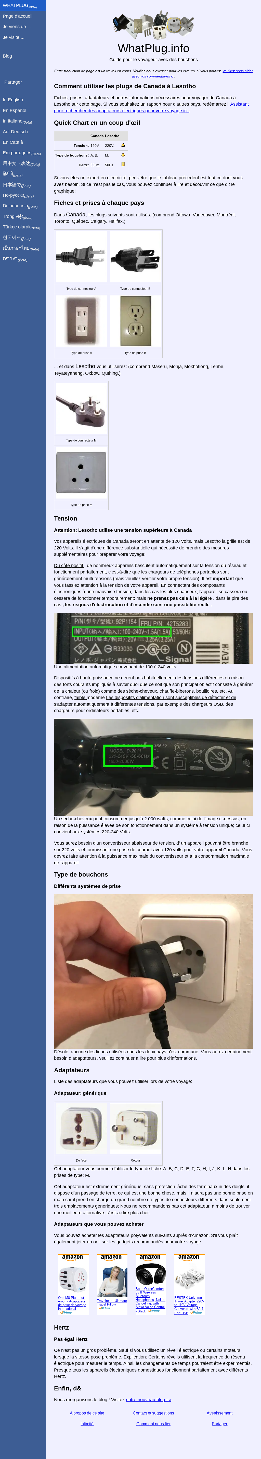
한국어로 (17, 237)
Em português (22, 153)
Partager (219, 1441)
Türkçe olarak (21, 227)
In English (13, 99)
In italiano (17, 121)
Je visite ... (13, 37)
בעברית (15, 259)
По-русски (18, 195)
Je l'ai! (234, 8)
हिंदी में (13, 174)
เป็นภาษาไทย (21, 248)
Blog (7, 56)
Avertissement (219, 1430)
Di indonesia (20, 206)
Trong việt (18, 216)
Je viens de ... (17, 26)
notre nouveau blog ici (148, 1416)
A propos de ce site (87, 1430)
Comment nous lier (153, 1441)
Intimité (87, 1441)
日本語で (17, 185)
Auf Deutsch (15, 131)
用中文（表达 (21, 164)
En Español (14, 110)
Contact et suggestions (153, 1430)
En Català (13, 142)
